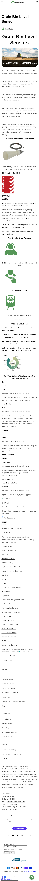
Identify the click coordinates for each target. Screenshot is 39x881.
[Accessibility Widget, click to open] (3, 878)
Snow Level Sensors (9, 633)
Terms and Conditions (9, 656)
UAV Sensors (6, 641)
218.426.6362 (13, 809)
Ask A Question (7, 719)
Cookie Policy (33, 871)
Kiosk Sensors (7, 616)
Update (6, 852)
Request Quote (7, 723)
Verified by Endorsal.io (20, 652)
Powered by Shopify (17, 871)
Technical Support (8, 558)
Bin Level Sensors (8, 604)
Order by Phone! (8, 529)
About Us (5, 675)
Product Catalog (7, 563)
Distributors (6, 591)
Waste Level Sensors (9, 645)
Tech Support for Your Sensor (11, 754)
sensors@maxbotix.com (16, 801)
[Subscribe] (31, 821)
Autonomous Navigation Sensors (13, 600)
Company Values (7, 679)
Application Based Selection (12, 567)
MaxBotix (8, 871)
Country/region (9, 844)
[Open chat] (31, 877)
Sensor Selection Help (10, 550)
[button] (2, 2)
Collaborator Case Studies (11, 587)
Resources (5, 583)
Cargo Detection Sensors (11, 612)
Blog (3, 706)
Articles (4, 579)
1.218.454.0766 (19, 529)
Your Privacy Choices (11, 877)
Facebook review (9, 518)
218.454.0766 (12, 804)
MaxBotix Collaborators (9, 732)
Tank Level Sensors (9, 637)
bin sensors (9, 169)
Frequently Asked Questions (12, 571)
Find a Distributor (7, 737)
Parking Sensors (8, 620)
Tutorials (5, 575)
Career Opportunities (8, 684)
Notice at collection (7, 879)
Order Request (6, 728)
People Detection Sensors (11, 624)
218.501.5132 (21, 807)
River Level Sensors (9, 628)
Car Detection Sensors (10, 608)
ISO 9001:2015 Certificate (10, 692)
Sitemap (4, 758)
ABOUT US (6, 533)
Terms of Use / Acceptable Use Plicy (14, 701)
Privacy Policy (7, 660)
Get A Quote (6, 554)
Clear (12, 852)
